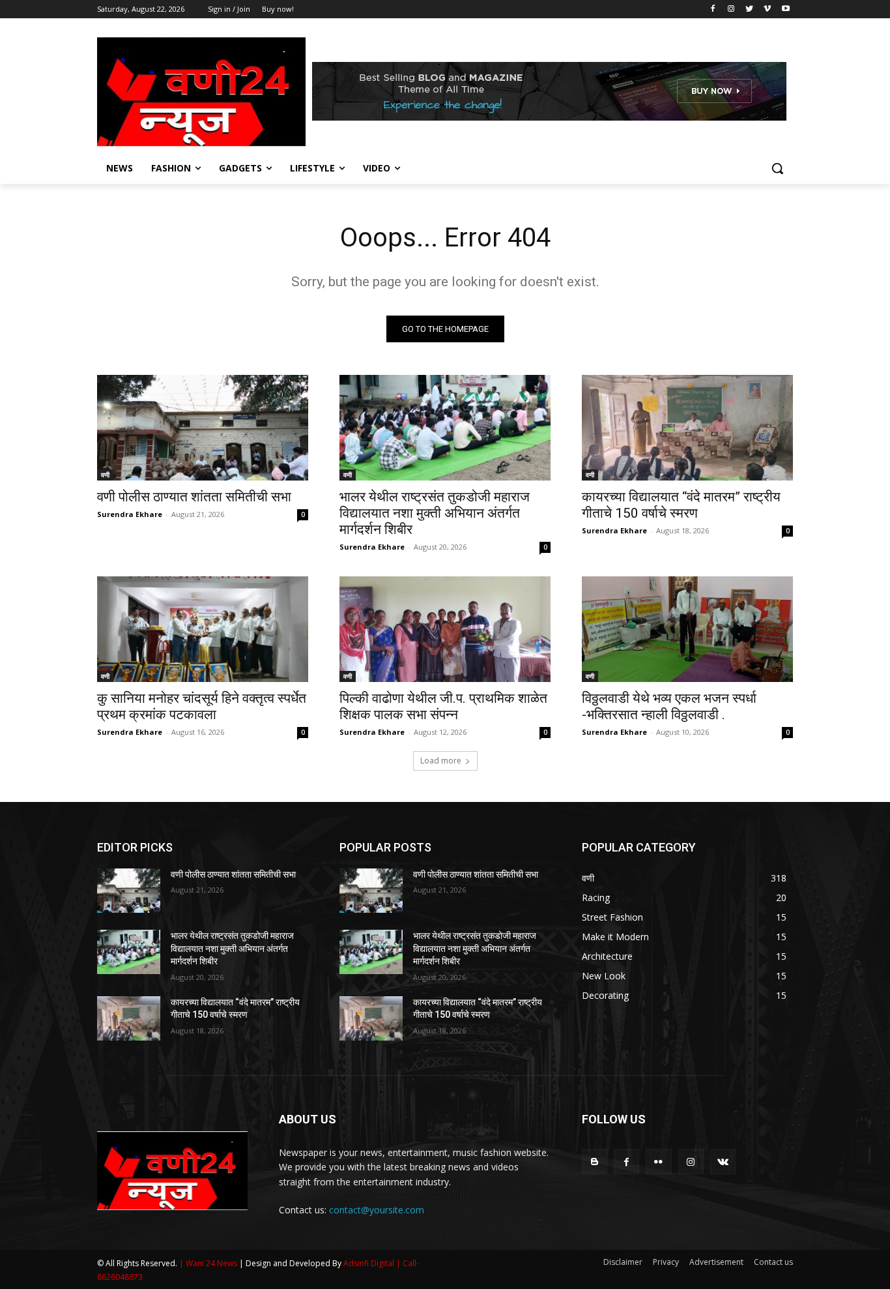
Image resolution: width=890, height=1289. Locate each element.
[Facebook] (713, 9)
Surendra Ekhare (129, 514)
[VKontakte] (723, 1161)
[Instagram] (731, 9)
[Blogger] (594, 1161)
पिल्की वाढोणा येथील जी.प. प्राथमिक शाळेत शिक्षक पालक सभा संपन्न (443, 706)
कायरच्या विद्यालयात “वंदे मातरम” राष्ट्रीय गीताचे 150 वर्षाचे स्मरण (681, 505)
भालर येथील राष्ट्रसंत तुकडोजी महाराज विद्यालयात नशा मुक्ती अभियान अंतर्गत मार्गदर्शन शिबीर (434, 513)
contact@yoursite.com (376, 1210)
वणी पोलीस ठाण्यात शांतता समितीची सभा (194, 497)
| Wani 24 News (209, 1263)
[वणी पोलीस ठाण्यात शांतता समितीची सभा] (202, 428)
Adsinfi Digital (369, 1263)
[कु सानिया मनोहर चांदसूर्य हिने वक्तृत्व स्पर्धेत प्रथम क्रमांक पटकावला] (202, 629)
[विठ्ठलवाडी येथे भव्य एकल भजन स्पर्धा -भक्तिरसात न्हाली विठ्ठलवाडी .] (687, 629)
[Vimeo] (767, 9)
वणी (105, 474)
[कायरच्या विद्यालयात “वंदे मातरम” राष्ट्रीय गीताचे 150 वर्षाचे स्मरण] (687, 428)
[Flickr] (658, 1161)
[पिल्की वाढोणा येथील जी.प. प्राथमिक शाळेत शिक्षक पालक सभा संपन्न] (445, 629)
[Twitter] (749, 9)
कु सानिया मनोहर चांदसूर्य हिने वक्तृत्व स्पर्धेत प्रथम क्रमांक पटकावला (201, 706)
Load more (440, 760)
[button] (777, 168)
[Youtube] (785, 9)
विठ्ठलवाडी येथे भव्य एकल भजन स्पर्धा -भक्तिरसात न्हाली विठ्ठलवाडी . (669, 706)
